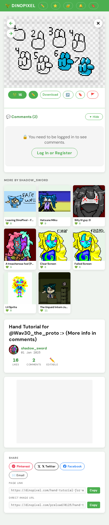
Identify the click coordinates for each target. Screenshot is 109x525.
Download (50, 95)
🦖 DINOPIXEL (20, 5)
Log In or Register (54, 153)
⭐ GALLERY (56, 5)
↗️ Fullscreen (68, 95)
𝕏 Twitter (49, 466)
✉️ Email (18, 475)
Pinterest (23, 466)
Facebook (75, 466)
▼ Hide (94, 116)
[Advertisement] (54, 411)
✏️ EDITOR (43, 5)
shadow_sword (34, 348)
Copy (93, 490)
